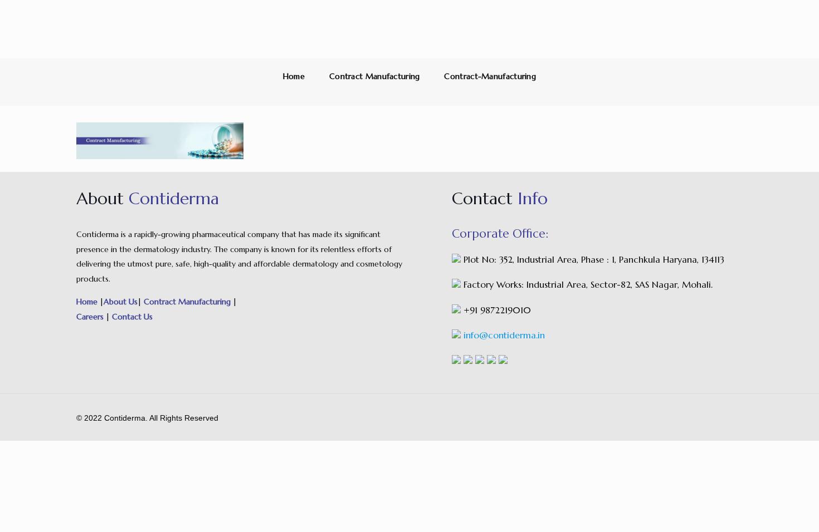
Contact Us (131, 317)
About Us (121, 302)
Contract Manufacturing (374, 76)
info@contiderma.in (504, 335)
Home (294, 76)
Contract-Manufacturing (490, 76)
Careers (91, 317)
